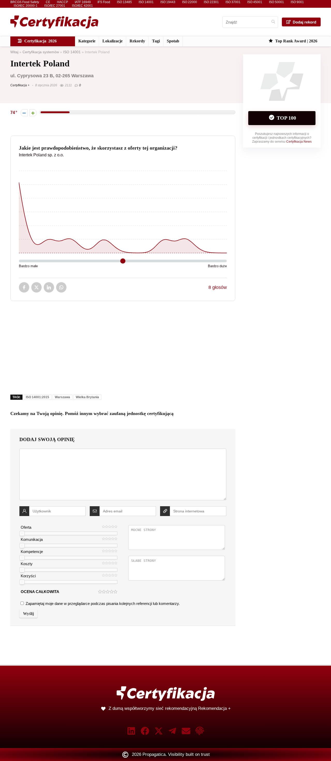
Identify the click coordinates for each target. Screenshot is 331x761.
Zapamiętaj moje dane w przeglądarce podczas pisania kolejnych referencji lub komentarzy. (103, 603)
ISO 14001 (146, 2)
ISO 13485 (124, 2)
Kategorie (86, 41)
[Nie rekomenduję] (24, 112)
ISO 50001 (276, 2)
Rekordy (137, 41)
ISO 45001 (254, 2)
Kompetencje (32, 551)
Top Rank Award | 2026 (295, 41)
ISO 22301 (211, 2)
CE (48, 2)
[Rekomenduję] (32, 112)
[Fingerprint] (199, 731)
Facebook (24, 287)
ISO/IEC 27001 (54, 5)
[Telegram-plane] (172, 731)
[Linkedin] (131, 731)
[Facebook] (145, 731)
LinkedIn (49, 287)
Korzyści (28, 576)
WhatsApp (61, 287)
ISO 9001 (297, 2)
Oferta (26, 527)
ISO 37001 (232, 2)
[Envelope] (186, 731)
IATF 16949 (83, 2)
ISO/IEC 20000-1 (25, 5)
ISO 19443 (167, 2)
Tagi (156, 41)
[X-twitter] (158, 731)
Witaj (14, 52)
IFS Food (103, 2)
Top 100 (285, 118)
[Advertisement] (122, 351)
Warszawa (62, 397)
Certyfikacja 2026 (40, 41)
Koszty (27, 564)
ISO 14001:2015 (37, 397)
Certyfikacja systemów (40, 52)
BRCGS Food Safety (24, 2)
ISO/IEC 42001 (82, 5)
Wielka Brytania (87, 397)
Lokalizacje (112, 41)
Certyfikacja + (19, 85)
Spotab (173, 41)
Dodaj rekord (304, 22)
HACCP (62, 2)
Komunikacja (32, 539)
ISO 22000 (189, 2)
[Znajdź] (273, 22)
